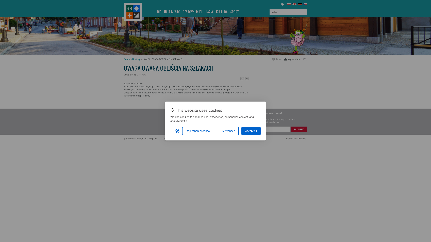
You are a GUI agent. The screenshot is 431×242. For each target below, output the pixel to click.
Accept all (251, 131)
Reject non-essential (198, 131)
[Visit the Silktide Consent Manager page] (177, 131)
